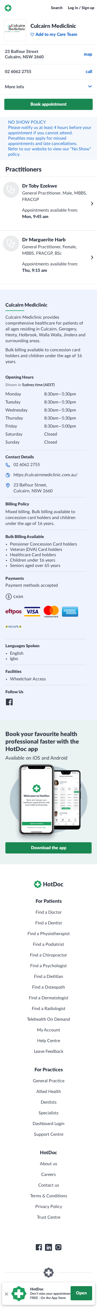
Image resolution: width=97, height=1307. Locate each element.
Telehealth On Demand (48, 1019)
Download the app (48, 848)
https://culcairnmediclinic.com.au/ (45, 475)
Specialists (48, 1113)
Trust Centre (48, 1217)
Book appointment (48, 104)
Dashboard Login (48, 1124)
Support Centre (48, 1134)
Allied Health (48, 1091)
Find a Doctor (49, 912)
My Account (48, 1030)
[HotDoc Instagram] (58, 1247)
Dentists (49, 1102)
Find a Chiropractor (48, 955)
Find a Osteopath (48, 987)
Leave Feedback (48, 1051)
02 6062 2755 (26, 465)
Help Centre (48, 1041)
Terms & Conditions (48, 1196)
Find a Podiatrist (48, 944)
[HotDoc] (8, 8)
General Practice (48, 1081)
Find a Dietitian (48, 976)
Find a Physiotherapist (48, 934)
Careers (48, 1174)
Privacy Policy (48, 1207)
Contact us (48, 1185)
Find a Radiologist (48, 1009)
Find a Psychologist (48, 966)
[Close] (6, 1293)
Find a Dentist (48, 923)
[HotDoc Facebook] (39, 1247)
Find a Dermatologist (48, 998)
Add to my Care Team (56, 34)
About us (48, 1164)
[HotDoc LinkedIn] (48, 1247)
